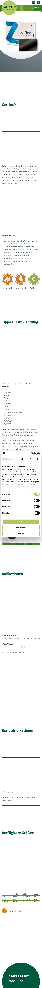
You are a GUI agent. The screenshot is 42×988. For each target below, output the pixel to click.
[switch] (37, 500)
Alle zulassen (21, 522)
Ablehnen (21, 533)
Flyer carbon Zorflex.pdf (16, 911)
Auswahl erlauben (21, 527)
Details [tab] (21, 459)
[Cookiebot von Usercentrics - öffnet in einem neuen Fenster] (31, 453)
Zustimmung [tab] (7, 459)
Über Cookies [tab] (34, 459)
